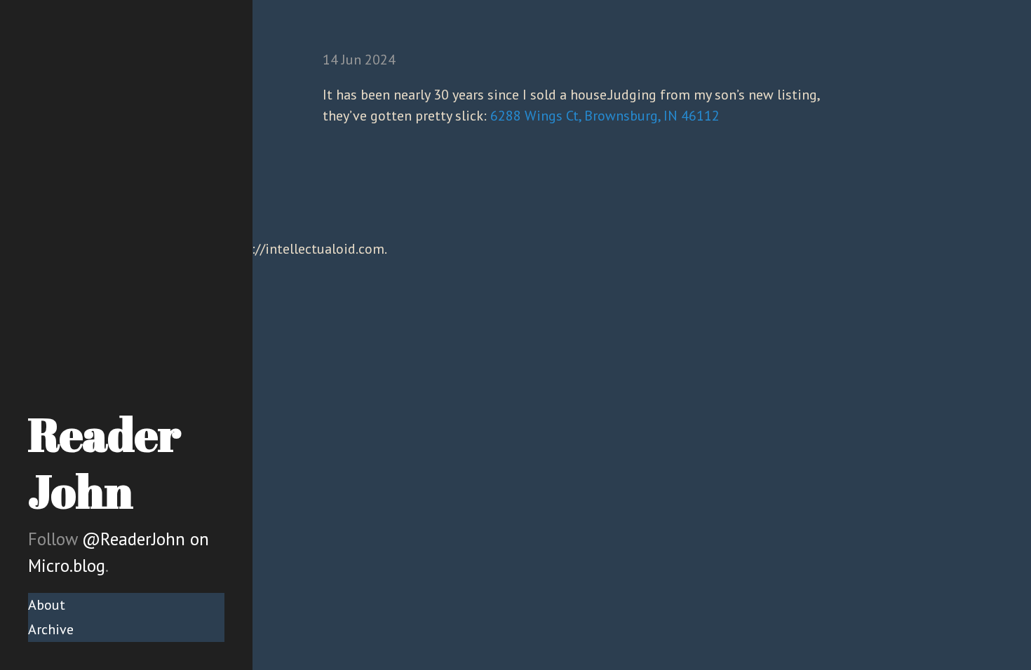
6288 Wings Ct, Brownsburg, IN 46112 (605, 116)
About (46, 605)
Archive (51, 629)
